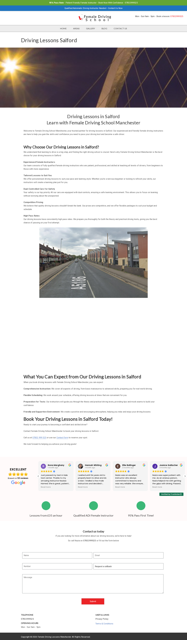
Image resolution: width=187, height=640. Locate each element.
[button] (185, 476)
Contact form (62, 437)
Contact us (120, 28)
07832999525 (176, 16)
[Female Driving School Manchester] (93, 18)
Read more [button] (46, 487)
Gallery (90, 28)
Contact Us (113, 8)
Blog (104, 28)
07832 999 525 (39, 437)
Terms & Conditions (104, 623)
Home (63, 28)
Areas (76, 28)
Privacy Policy (101, 619)
